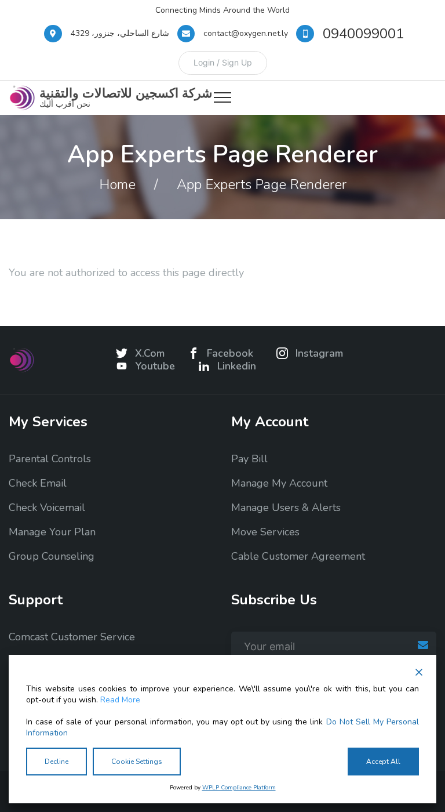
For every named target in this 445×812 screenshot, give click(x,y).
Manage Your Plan (52, 532)
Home (117, 184)
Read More (120, 700)
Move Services (265, 532)
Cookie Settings (136, 761)
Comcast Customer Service (72, 637)
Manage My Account (279, 483)
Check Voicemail (47, 507)
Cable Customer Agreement (298, 556)
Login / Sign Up (223, 62)
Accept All (383, 761)
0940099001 (363, 33)
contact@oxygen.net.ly (245, 33)
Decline (56, 761)
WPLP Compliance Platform (239, 788)
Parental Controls (50, 459)
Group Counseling (51, 556)
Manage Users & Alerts (286, 507)
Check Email (38, 483)
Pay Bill (249, 459)
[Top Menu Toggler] (222, 97)
